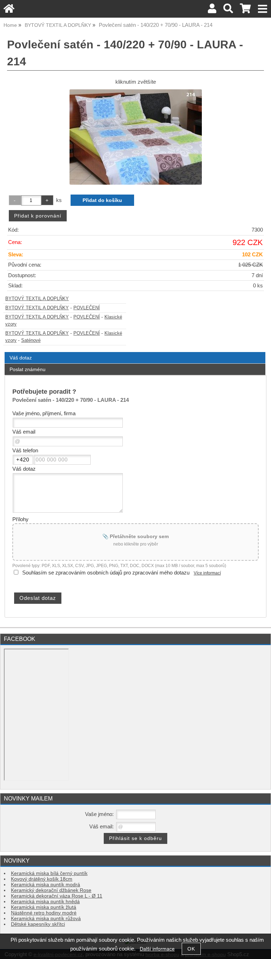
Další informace (157, 949)
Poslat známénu (28, 369)
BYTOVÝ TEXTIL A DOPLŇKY (37, 298)
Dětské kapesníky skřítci (38, 924)
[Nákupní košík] (245, 10)
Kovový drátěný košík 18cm (41, 879)
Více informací (207, 573)
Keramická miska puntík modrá (45, 884)
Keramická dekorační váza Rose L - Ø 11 (56, 896)
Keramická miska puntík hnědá (45, 901)
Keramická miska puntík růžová (46, 918)
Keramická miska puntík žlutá (43, 907)
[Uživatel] (212, 10)
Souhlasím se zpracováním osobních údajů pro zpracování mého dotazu (105, 573)
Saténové (31, 340)
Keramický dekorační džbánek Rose (51, 890)
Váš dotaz (21, 358)
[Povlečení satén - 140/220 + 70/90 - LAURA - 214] (136, 137)
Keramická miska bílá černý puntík (49, 873)
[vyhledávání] (228, 10)
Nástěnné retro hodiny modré (44, 913)
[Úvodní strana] (9, 10)
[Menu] (262, 9)
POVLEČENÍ (86, 307)
